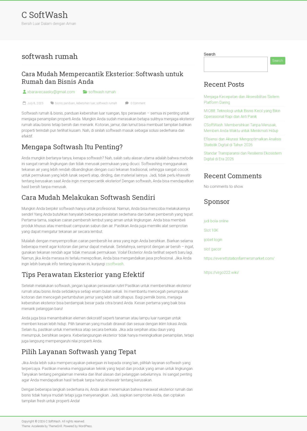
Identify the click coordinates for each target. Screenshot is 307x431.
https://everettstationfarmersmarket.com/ (239, 258)
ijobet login (213, 239)
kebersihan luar (85, 103)
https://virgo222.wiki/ (221, 272)
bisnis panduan (65, 103)
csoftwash (115, 264)
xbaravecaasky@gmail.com (51, 92)
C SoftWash (45, 14)
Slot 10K (211, 230)
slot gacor (212, 249)
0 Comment (137, 103)
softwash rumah (102, 92)
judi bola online (216, 221)
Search (209, 54)
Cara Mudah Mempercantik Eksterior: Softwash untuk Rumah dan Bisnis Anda (102, 78)
